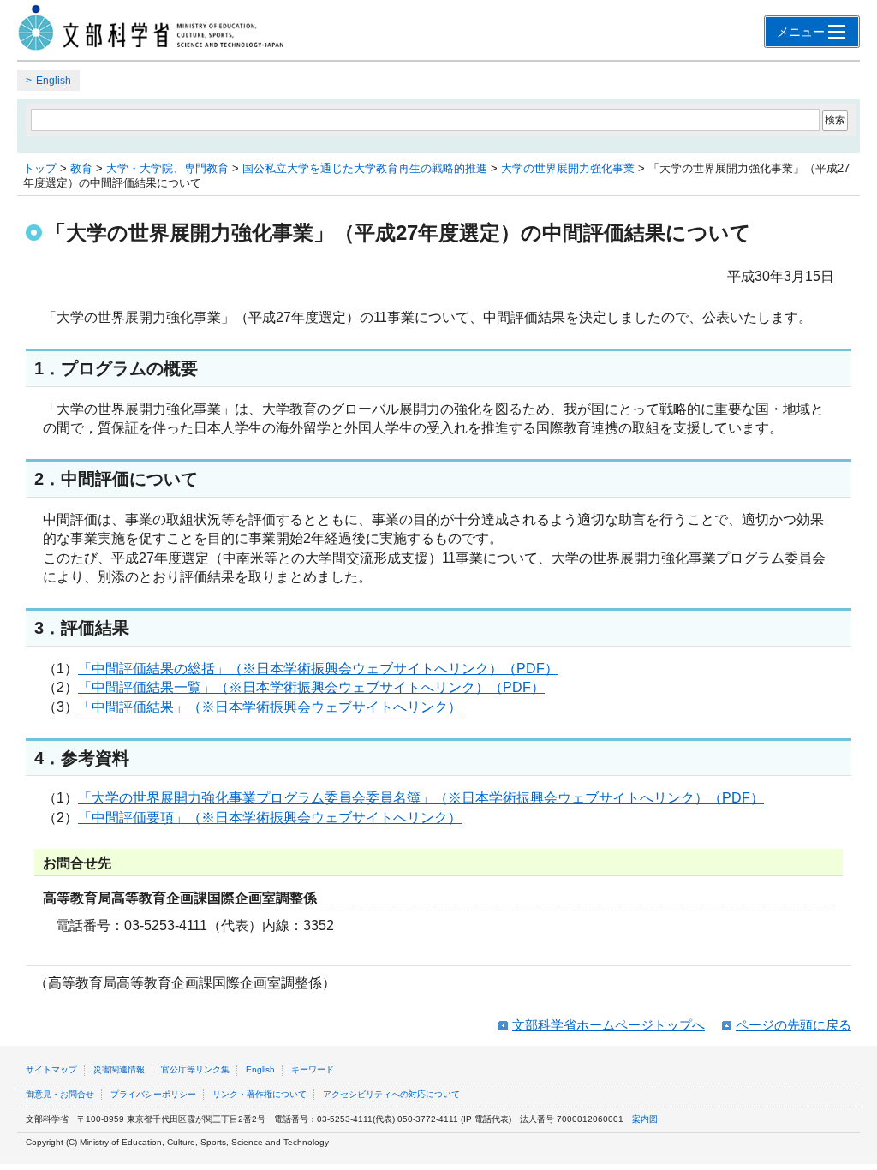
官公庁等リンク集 (195, 1069)
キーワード (312, 1069)
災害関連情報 (119, 1069)
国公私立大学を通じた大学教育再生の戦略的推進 (364, 168)
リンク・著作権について (259, 1094)
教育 (81, 168)
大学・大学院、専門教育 (167, 168)
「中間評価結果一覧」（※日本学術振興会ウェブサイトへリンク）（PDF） (311, 687)
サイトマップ (51, 1069)
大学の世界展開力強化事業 (568, 168)
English (53, 81)
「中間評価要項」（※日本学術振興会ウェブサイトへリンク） (270, 817)
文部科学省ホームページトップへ (608, 1025)
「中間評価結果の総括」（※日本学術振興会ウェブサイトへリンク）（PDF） (318, 668)
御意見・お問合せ (60, 1094)
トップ (40, 168)
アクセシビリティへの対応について (391, 1094)
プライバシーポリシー (153, 1094)
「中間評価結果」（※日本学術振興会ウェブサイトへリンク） (270, 707)
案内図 (645, 1119)
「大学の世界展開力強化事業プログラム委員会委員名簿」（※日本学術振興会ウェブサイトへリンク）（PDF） (421, 798)
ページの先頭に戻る (793, 1025)
